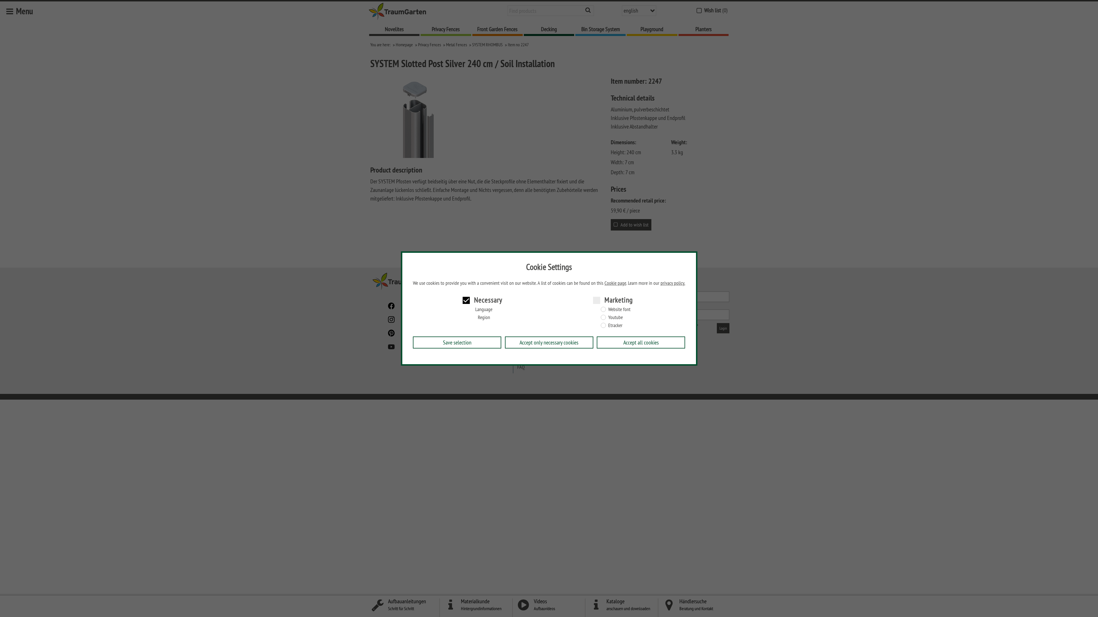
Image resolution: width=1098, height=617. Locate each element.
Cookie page (615, 283)
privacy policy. (673, 283)
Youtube (615, 317)
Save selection (457, 342)
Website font (619, 309)
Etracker (615, 325)
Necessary (488, 300)
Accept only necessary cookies (549, 342)
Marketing (618, 300)
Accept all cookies (641, 342)
